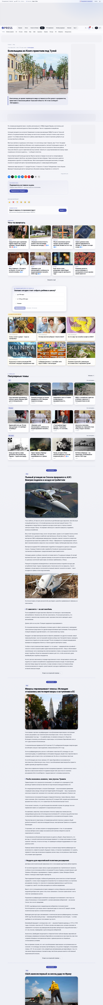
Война (25, 31)
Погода (51, 31)
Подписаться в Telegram (18, 191)
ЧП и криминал (49, 27)
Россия (20, 31)
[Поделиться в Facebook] (9, 176)
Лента (26, 27)
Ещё (75, 27)
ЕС (16, 31)
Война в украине (10, 31)
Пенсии (11, 408)
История (11, 435)
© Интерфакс (30, 47)
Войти (96, 1)
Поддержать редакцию (86, 1)
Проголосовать (20, 308)
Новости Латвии (34, 27)
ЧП (55, 31)
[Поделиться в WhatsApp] (15, 176)
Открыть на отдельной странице (51, 673)
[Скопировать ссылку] (39, 176)
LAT (100, 27)
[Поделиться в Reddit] (25, 176)
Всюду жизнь (68, 31)
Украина (46, 31)
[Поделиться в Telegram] (19, 176)
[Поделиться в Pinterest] (29, 176)
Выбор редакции (60, 27)
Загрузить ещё (51, 280)
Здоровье (39, 31)
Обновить (91, 375)
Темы (3, 31)
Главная (20, 27)
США (34, 31)
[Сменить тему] (92, 27)
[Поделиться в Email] (35, 176)
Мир (42, 27)
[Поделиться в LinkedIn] (22, 176)
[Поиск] (85, 27)
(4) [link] (12, 247)
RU (96, 27)
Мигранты (60, 31)
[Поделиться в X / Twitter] (12, 176)
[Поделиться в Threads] (32, 176)
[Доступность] (100, 1)
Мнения (69, 27)
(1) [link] (45, 245)
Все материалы (91, 380)
